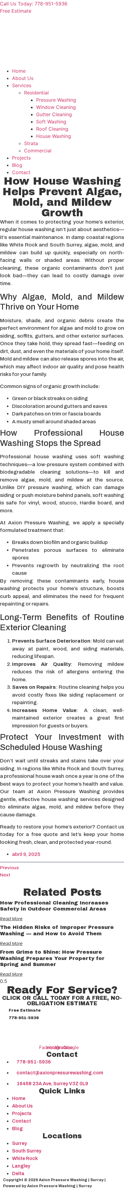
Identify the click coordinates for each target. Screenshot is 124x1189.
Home (19, 71)
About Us (22, 78)
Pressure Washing (56, 100)
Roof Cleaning (52, 129)
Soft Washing (51, 122)
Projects (21, 158)
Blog (17, 165)
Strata (31, 143)
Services (21, 85)
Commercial (37, 151)
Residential (36, 93)
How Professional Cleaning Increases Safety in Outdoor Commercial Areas (54, 906)
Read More (11, 919)
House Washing (53, 136)
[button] (62, 63)
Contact (21, 172)
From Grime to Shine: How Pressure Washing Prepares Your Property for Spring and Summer (52, 958)
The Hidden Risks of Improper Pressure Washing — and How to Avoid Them (57, 930)
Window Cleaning (56, 107)
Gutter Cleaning (54, 114)
